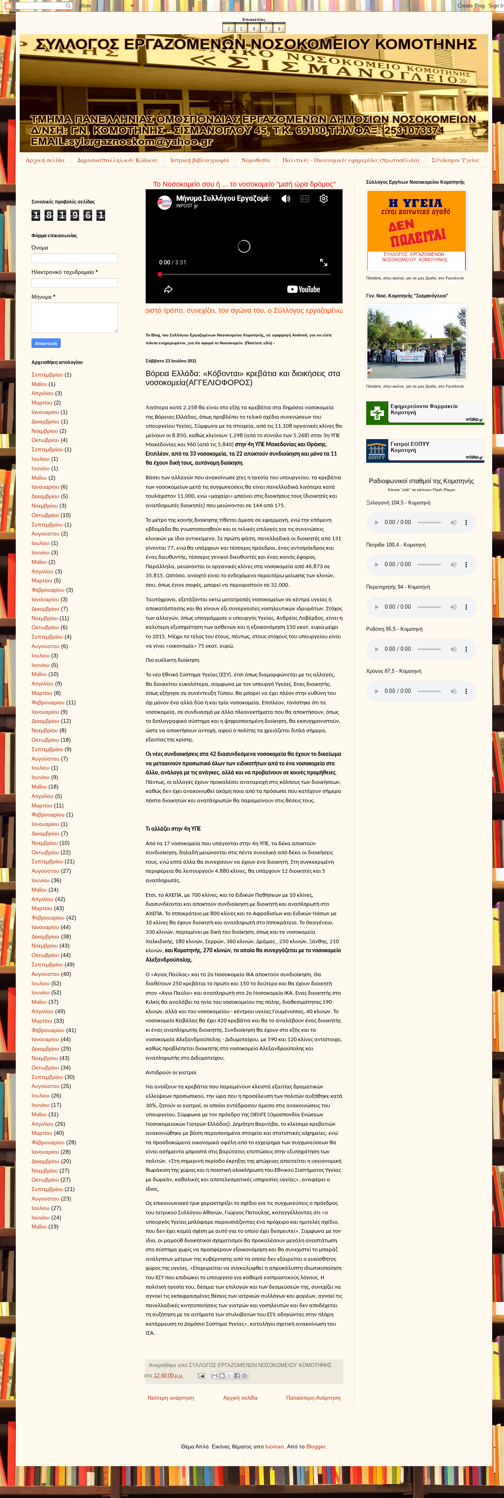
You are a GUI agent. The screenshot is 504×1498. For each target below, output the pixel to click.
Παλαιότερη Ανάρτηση (313, 1398)
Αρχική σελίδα (45, 160)
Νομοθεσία (256, 160)
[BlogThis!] (222, 1376)
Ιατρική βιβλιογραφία (199, 160)
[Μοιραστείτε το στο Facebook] (237, 1376)
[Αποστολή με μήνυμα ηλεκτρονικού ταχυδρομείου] (215, 1376)
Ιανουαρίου (45, 412)
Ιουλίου (41, 459)
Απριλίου (43, 393)
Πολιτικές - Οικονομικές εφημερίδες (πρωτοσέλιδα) (351, 160)
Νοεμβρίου (45, 431)
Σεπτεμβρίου (47, 374)
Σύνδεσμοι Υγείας (456, 160)
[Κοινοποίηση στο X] (229, 1376)
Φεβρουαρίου (48, 590)
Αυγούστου (45, 533)
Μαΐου (39, 384)
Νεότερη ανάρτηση (171, 1398)
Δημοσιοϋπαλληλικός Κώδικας (117, 160)
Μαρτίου (42, 402)
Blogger (315, 1446)
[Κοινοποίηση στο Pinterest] (244, 1376)
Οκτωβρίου (45, 440)
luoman (274, 1446)
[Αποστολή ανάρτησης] (200, 1375)
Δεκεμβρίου (45, 421)
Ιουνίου (41, 468)
